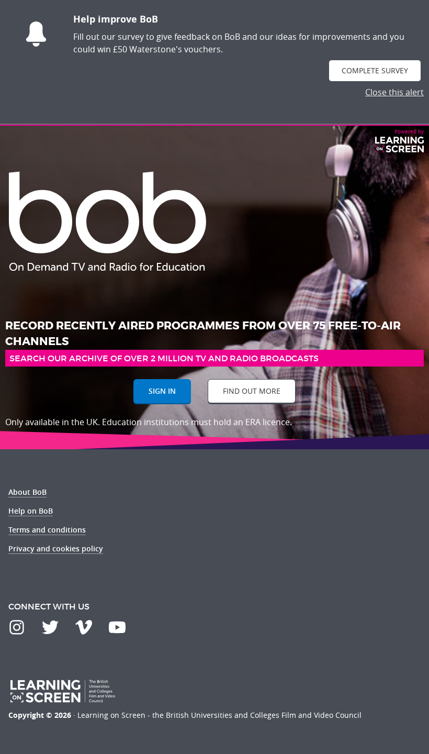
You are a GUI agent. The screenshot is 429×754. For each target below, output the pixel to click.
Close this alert (394, 92)
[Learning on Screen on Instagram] (16, 627)
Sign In (162, 391)
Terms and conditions (47, 530)
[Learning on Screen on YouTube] (117, 627)
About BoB (27, 492)
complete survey (375, 70)
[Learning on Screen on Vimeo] (83, 627)
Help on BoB (30, 511)
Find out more (251, 391)
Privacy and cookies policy (55, 548)
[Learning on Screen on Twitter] (50, 627)
